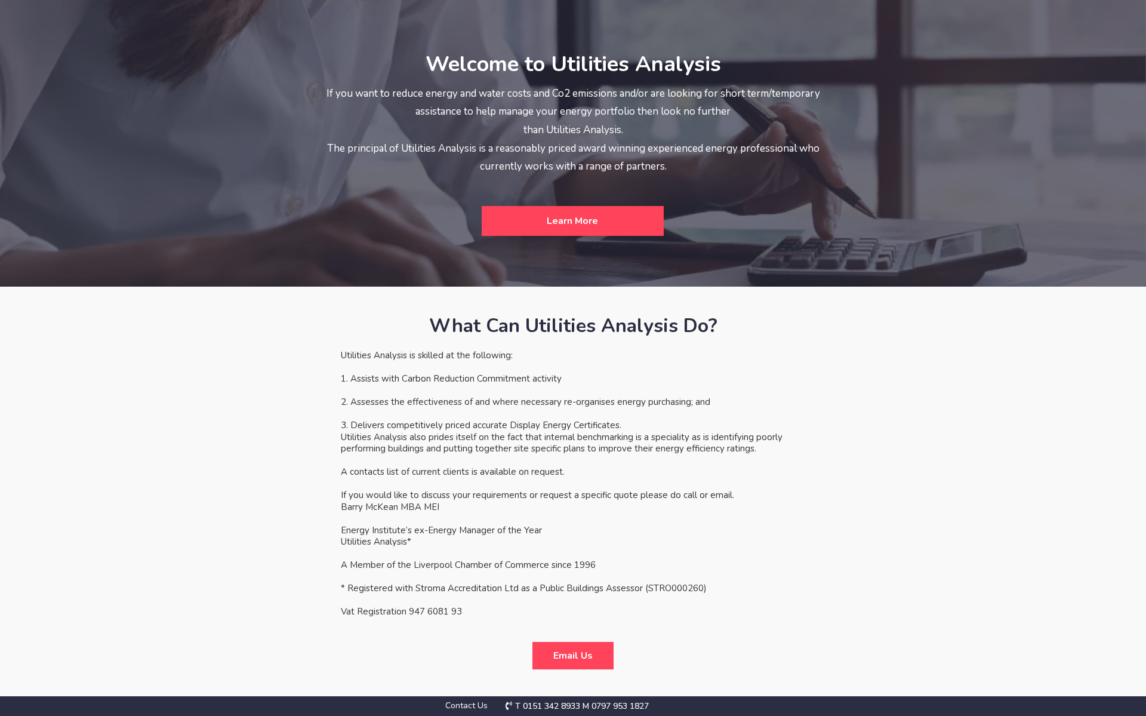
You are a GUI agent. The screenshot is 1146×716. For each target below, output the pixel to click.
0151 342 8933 (551, 706)
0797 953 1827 (620, 706)
